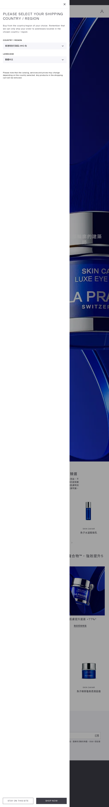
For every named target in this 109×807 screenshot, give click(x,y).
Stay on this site (18, 801)
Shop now (51, 801)
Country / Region (12, 40)
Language (8, 54)
